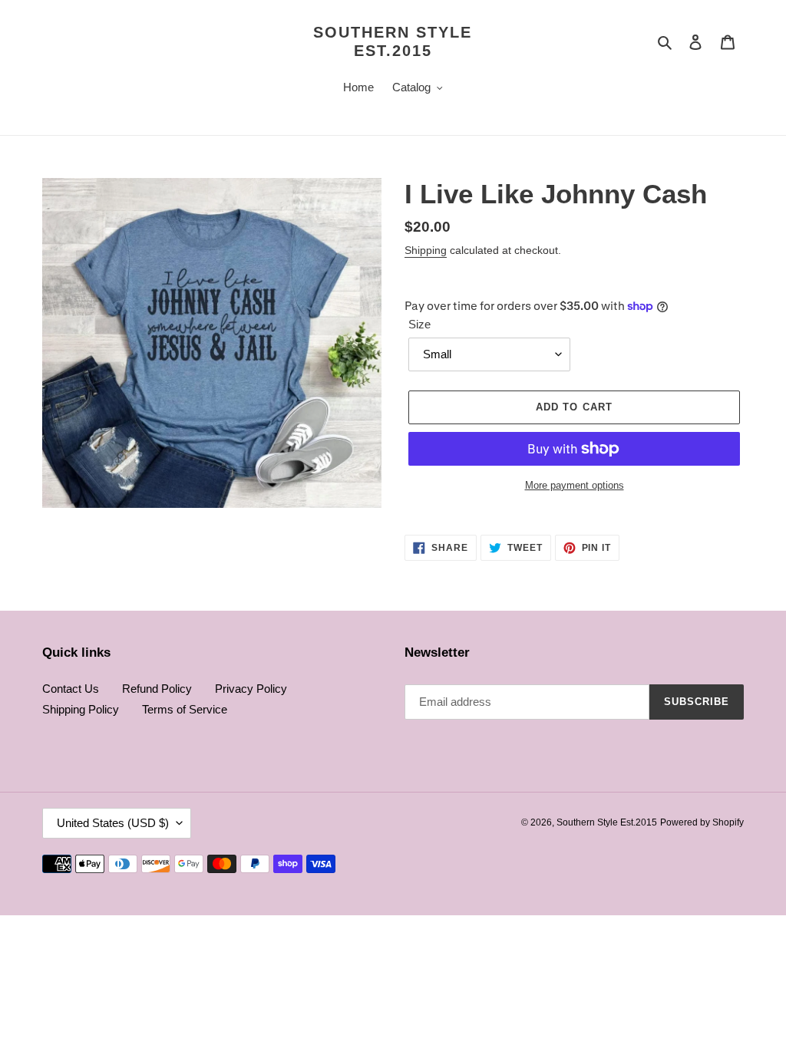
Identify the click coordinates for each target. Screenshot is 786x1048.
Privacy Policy (251, 688)
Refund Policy (157, 688)
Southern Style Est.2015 (392, 41)
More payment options (574, 485)
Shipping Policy (80, 709)
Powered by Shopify (702, 822)
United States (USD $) (113, 822)
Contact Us (70, 688)
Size (419, 324)
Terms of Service (184, 709)
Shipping (426, 250)
